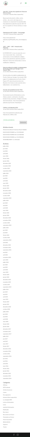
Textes (5, 427)
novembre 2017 (7, 331)
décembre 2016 (7, 348)
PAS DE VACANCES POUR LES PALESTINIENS (15, 129)
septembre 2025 (7, 171)
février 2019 (6, 301)
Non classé (5, 412)
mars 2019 (5, 299)
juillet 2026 (6, 146)
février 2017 (6, 346)
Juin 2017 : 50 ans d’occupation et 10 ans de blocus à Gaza (15, 12)
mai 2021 (5, 252)
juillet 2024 (6, 200)
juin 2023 (5, 230)
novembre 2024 (7, 193)
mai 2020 (5, 267)
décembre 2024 (7, 190)
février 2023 (6, 235)
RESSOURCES (6, 422)
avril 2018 (5, 319)
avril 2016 (5, 363)
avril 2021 (5, 255)
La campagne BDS (7, 399)
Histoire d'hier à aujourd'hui (16, 14)
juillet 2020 (6, 262)
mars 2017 (5, 343)
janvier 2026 (6, 161)
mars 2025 (5, 183)
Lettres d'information (8, 402)
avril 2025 (5, 180)
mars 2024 (5, 210)
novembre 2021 (7, 247)
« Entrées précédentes (8, 120)
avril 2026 (5, 153)
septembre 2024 (7, 198)
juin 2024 (5, 203)
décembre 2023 (7, 217)
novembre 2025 (7, 166)
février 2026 (6, 158)
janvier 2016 (6, 371)
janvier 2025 (6, 188)
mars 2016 (5, 366)
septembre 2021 (7, 250)
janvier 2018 (6, 326)
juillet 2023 (6, 227)
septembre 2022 (7, 240)
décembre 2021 (7, 245)
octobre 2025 (6, 168)
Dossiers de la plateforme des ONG (12, 89)
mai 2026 (5, 151)
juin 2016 (5, 358)
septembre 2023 (7, 225)
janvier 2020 (6, 277)
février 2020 (6, 274)
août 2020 (5, 259)
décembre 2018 (7, 306)
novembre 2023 (7, 220)
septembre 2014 (7, 378)
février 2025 (6, 185)
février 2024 (6, 212)
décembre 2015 (7, 373)
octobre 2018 (6, 309)
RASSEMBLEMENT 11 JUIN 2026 (11, 139)
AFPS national (6, 387)
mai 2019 (5, 294)
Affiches (5, 385)
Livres (4, 404)
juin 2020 (5, 264)
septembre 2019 (7, 287)
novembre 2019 (7, 282)
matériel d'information (8, 407)
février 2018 (6, 324)
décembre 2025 (7, 163)
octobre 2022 (6, 237)
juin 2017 (5, 339)
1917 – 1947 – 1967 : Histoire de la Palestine (12, 47)
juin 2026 (5, 148)
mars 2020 (5, 272)
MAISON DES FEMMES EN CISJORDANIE (13, 134)
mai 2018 (5, 316)
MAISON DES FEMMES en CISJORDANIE (13, 132)
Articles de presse (7, 390)
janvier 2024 (6, 215)
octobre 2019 (6, 284)
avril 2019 (5, 296)
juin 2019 (5, 292)
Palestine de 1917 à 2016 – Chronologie (14, 32)
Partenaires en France (8, 417)
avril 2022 (5, 242)
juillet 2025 (6, 173)
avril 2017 (5, 341)
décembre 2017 (7, 329)
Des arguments (7, 395)
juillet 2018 (6, 311)
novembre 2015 (7, 376)
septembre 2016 (7, 356)
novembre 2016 (7, 351)
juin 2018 (5, 314)
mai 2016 (5, 361)
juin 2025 (5, 175)
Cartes (4, 392)
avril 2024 (5, 208)
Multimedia (6, 409)
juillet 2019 (6, 289)
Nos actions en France (8, 414)
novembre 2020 (7, 257)
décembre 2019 (7, 279)
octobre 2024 (6, 195)
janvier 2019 (6, 304)
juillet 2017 (6, 336)
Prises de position (7, 419)
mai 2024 (5, 205)
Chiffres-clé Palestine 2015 (10, 107)
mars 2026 (5, 156)
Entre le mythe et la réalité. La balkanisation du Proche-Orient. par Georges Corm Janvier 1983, (15, 69)
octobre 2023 (6, 222)
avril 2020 (5, 269)
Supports (5, 424)
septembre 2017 (7, 334)
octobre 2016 (6, 353)
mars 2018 (5, 321)
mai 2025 (5, 178)
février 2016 (6, 368)
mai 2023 (5, 232)
